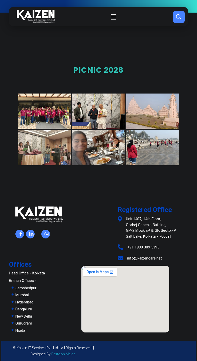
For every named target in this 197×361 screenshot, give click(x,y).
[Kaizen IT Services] (36, 16)
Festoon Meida (63, 354)
